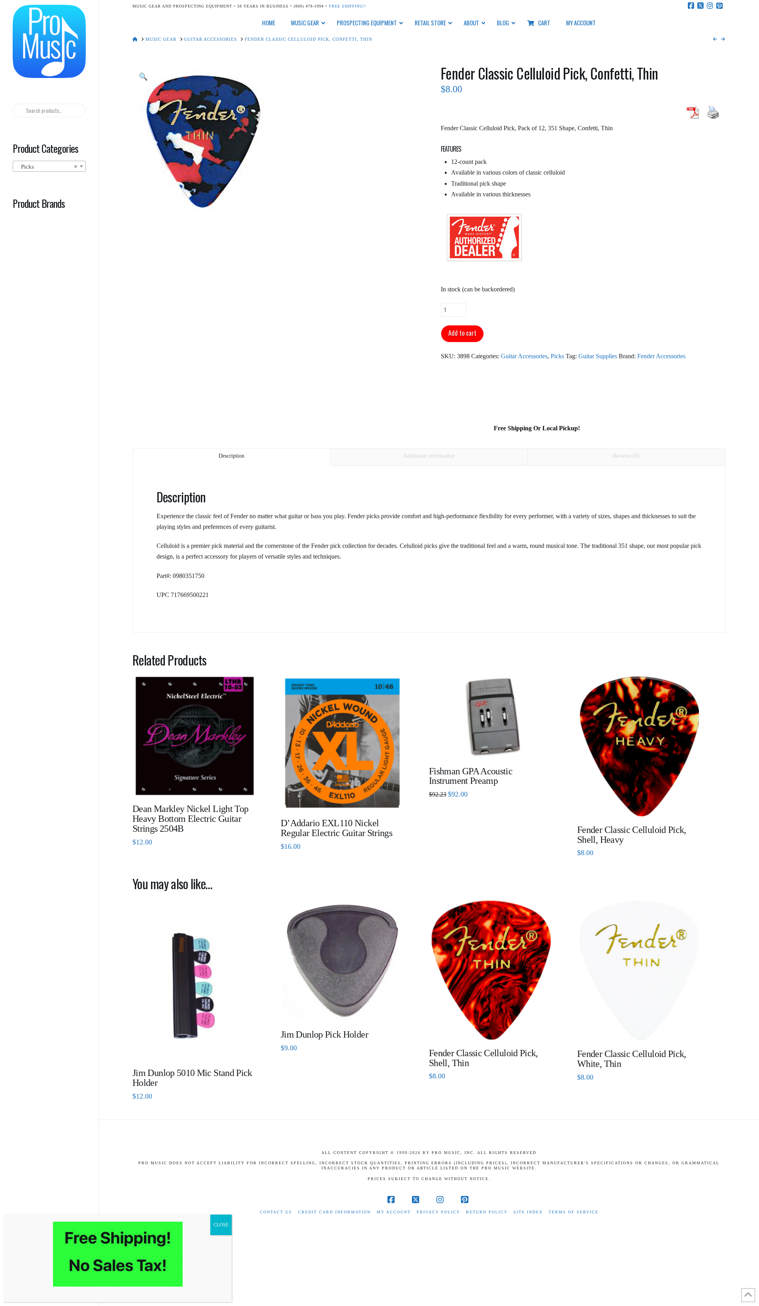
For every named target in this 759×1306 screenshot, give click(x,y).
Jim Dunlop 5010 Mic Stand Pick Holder (192, 1078)
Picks (557, 356)
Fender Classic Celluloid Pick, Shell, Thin (483, 1058)
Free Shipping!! (347, 6)
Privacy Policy (438, 1212)
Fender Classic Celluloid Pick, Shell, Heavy (631, 835)
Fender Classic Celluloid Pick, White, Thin (631, 1059)
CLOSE (220, 1225)
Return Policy (487, 1212)
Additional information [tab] (429, 456)
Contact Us (276, 1212)
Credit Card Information (334, 1212)
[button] (143, 77)
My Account (394, 1212)
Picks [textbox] (46, 166)
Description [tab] (231, 456)
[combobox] (49, 166)
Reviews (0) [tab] (626, 456)
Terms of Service (574, 1212)
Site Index (528, 1212)
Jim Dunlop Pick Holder (324, 1034)
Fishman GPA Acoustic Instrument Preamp (470, 776)
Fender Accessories (661, 356)
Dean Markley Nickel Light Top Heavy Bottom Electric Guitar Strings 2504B (190, 819)
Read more (195, 783)
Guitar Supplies (597, 356)
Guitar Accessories (524, 356)
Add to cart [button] (346, 798)
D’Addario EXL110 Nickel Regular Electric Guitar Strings (336, 828)
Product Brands (39, 203)
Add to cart (462, 333)
